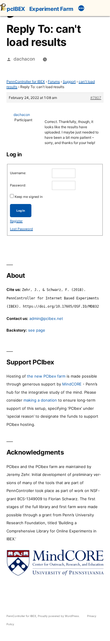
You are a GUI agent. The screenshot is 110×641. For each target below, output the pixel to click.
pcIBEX (16, 9)
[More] (81, 9)
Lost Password (21, 229)
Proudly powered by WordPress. (59, 616)
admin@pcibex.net (46, 318)
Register (16, 221)
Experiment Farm (51, 9)
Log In (20, 210)
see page (36, 330)
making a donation (40, 400)
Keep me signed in (29, 197)
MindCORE (72, 384)
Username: (18, 173)
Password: (18, 185)
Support (69, 81)
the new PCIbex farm (46, 376)
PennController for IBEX (25, 81)
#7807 (95, 97)
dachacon (24, 59)
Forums (54, 81)
